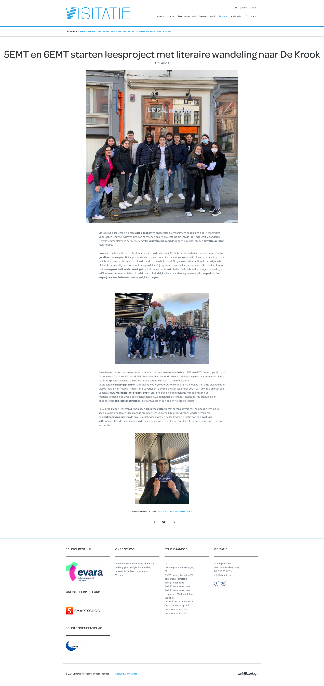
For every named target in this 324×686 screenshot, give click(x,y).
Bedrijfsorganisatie (174, 582)
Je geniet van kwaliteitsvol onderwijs (134, 563)
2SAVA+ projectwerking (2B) (179, 575)
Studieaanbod (187, 16)
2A (166, 571)
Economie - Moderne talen (179, 593)
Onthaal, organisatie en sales (180, 601)
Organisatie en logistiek (177, 605)
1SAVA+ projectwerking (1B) (179, 567)
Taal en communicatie (176, 609)
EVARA (236, 7)
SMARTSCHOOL (249, 7)
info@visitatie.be (223, 575)
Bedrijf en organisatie (176, 578)
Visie (171, 16)
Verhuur (119, 575)
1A (166, 563)
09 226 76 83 (225, 571)
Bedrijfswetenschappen (177, 586)
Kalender (236, 16)
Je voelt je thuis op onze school (131, 571)
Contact (251, 16)
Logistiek (169, 597)
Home (160, 16)
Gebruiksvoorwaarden (126, 673)
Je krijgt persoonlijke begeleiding (133, 567)
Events (223, 16)
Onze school (207, 16)
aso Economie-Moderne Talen (175, 511)
